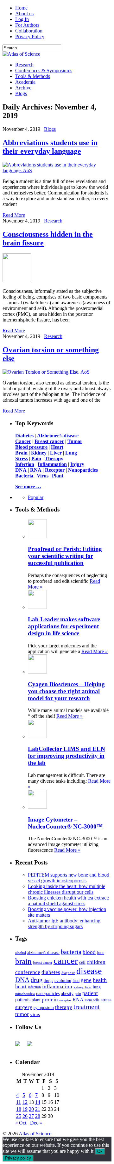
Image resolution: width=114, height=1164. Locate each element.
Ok (100, 1151)
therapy (63, 1007)
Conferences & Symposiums (43, 70)
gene (86, 980)
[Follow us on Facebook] (20, 1046)
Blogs (21, 93)
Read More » (94, 651)
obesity (67, 993)
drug (36, 980)
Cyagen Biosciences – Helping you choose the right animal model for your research (66, 691)
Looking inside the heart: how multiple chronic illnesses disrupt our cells (66, 889)
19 (25, 1109)
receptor (65, 1000)
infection (34, 987)
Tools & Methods (32, 76)
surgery (23, 1007)
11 (18, 1102)
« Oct (20, 1122)
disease (89, 971)
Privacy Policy (29, 36)
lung (97, 987)
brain (23, 961)
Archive (23, 87)
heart (21, 987)
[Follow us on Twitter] (32, 1046)
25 (18, 1116)
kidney (78, 987)
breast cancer (42, 962)
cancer (66, 961)
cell (82, 962)
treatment (86, 1007)
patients (22, 999)
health (100, 980)
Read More (14, 215)
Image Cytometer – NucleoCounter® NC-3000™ (65, 823)
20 (31, 1109)
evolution (62, 980)
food (76, 980)
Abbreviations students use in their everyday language (50, 146)
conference (27, 972)
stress (106, 999)
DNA (22, 979)
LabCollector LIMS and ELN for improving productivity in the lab (66, 755)
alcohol (20, 953)
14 (37, 1102)
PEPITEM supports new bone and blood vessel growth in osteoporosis (68, 877)
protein (50, 1000)
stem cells (92, 1000)
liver (88, 987)
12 (25, 1102)
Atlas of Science (35, 1133)
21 (37, 1109)
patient (90, 993)
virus (35, 1014)
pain (78, 994)
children (96, 962)
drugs (48, 980)
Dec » (36, 1122)
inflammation (57, 987)
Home (21, 8)
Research (24, 64)
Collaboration (28, 30)
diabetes (50, 972)
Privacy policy (18, 1158)
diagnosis (68, 973)
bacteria (71, 951)
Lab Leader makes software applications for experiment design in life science (64, 626)
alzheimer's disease (43, 952)
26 (25, 1116)
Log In (22, 19)
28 (37, 1116)
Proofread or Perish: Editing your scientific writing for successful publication (65, 556)
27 (31, 1116)
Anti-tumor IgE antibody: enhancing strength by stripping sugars (64, 923)
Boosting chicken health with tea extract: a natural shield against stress (68, 900)
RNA (78, 999)
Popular (35, 497)
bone (100, 952)
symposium (44, 1007)
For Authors (27, 25)
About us (24, 13)
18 (18, 1109)
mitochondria (25, 994)
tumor (22, 1014)
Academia (25, 82)
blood (89, 952)
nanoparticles (48, 993)
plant (36, 999)
